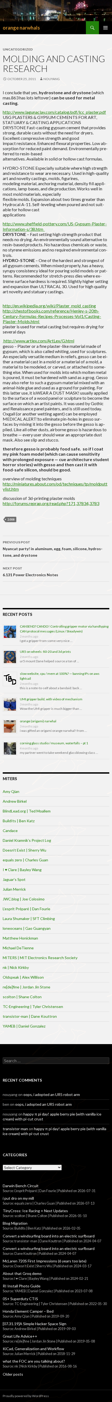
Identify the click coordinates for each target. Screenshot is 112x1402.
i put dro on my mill (18, 1198)
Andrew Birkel (15, 801)
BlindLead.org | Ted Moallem (27, 811)
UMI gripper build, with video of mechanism (51, 699)
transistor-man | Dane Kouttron (30, 1016)
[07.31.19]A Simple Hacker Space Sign (34, 1323)
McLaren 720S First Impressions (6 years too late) (44, 1261)
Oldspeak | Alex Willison (23, 977)
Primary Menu (105, 27)
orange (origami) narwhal (38, 721)
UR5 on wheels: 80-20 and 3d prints (45, 652)
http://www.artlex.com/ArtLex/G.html (38, 340)
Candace (10, 830)
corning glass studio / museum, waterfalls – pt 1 (54, 743)
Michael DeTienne (18, 948)
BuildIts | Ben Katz (19, 820)
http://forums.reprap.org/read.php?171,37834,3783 (51, 503)
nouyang (51, 79)
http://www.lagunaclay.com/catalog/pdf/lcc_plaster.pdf (54, 112)
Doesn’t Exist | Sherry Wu (24, 850)
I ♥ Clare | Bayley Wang (22, 869)
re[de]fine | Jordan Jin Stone (26, 987)
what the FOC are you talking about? (34, 1361)
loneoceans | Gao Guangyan (27, 928)
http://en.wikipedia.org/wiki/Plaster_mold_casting (49, 305)
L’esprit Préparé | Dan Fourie (26, 908)
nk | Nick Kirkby (16, 967)
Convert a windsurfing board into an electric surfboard (49, 1236)
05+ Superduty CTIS (20, 1298)
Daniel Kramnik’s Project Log (27, 840)
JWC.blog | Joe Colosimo (24, 899)
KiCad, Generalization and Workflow (33, 1348)
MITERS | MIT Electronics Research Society (40, 957)
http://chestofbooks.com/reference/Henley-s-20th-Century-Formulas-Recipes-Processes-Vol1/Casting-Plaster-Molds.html (52, 316)
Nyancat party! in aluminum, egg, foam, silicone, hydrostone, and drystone (52, 548)
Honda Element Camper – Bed (28, 1311)
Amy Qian (11, 791)
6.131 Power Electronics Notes (30, 571)
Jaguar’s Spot (14, 879)
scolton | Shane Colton (22, 996)
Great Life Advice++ (20, 1336)
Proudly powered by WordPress (26, 1396)
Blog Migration (15, 1223)
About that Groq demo (22, 1273)
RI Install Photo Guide (22, 1286)
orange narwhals (21, 28)
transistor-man (15, 1128)
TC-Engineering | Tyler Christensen (33, 1006)
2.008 (10, 519)
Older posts (13, 1374)
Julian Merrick (14, 889)
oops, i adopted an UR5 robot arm (51, 1094)
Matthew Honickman (20, 938)
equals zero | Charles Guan (25, 860)
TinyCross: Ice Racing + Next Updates (35, 1210)
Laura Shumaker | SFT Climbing (29, 918)
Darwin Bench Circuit (21, 1185)
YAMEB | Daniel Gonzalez (24, 1026)
